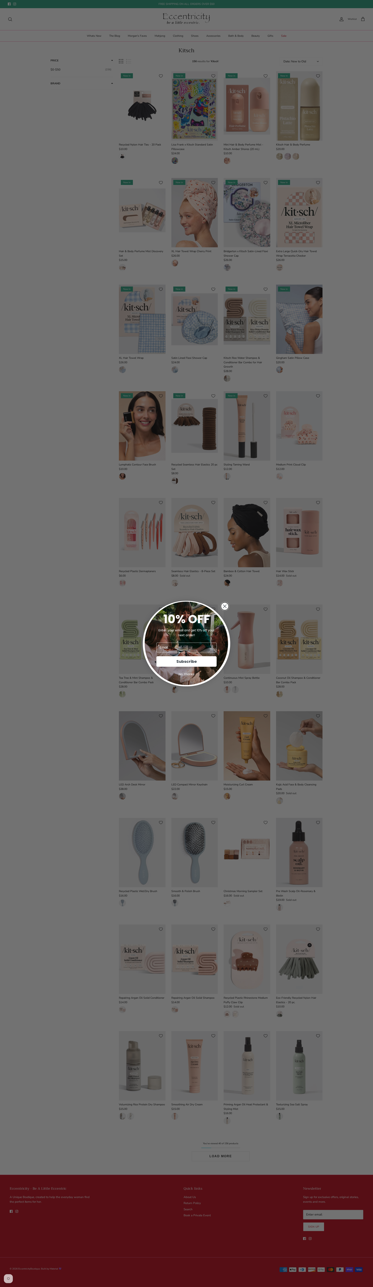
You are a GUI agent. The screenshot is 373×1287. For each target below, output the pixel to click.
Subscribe (186, 661)
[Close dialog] (225, 606)
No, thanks (186, 674)
